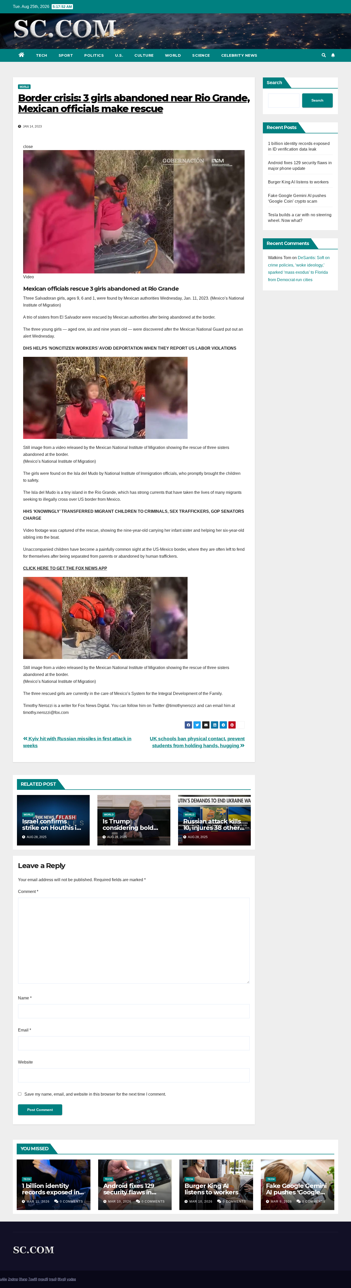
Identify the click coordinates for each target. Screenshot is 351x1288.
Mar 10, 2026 (119, 1201)
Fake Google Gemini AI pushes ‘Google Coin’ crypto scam (296, 1192)
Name (25, 998)
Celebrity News (239, 55)
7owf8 (32, 1279)
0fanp (23, 1279)
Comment (28, 891)
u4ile (3, 1279)
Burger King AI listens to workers (298, 182)
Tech (41, 55)
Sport (66, 55)
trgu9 (53, 1279)
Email (24, 1030)
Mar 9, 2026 (281, 1201)
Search (274, 82)
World (173, 55)
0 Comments (71, 1201)
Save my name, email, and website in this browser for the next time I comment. (95, 1094)
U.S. (119, 55)
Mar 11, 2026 (38, 1201)
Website (25, 1062)
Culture (144, 55)
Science (201, 55)
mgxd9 (43, 1279)
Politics (94, 55)
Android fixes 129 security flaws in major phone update (134, 1192)
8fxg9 (62, 1279)
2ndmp (13, 1279)
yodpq (71, 1279)
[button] (324, 55)
